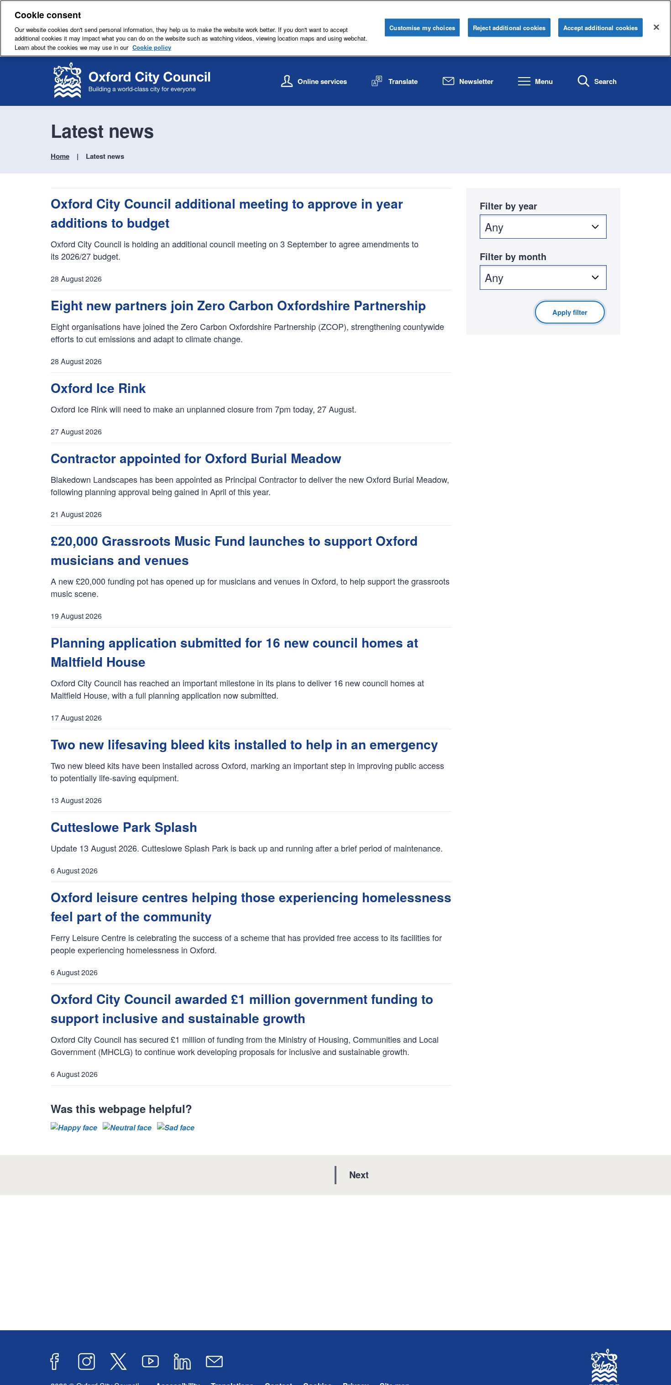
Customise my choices (422, 27)
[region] (335, 28)
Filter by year (508, 205)
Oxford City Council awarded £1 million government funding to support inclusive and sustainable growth (242, 1008)
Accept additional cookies (600, 27)
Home (60, 156)
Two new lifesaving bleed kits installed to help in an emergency (244, 744)
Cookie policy (151, 47)
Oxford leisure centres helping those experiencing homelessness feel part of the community (251, 906)
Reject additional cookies (509, 27)
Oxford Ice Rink (98, 387)
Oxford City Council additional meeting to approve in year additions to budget (227, 213)
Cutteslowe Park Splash (124, 826)
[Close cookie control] (656, 27)
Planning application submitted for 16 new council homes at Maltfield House (234, 652)
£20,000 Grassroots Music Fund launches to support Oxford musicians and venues (234, 550)
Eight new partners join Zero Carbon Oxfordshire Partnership (238, 305)
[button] (74, 1127)
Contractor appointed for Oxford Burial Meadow (196, 458)
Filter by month (513, 256)
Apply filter (569, 312)
